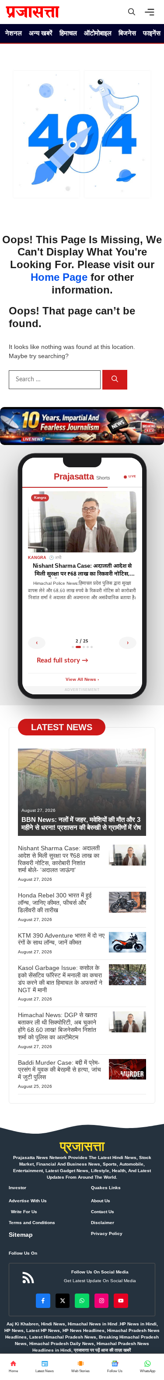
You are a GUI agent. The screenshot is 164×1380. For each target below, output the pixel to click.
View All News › (82, 680)
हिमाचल (68, 33)
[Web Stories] (80, 1367)
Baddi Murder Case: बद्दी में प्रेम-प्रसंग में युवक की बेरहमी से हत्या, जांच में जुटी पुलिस (59, 1070)
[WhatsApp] (114, 1367)
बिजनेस (127, 33)
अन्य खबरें (40, 33)
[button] (132, 12)
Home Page (59, 277)
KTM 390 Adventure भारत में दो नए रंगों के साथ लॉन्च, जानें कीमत (61, 939)
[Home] (13, 1367)
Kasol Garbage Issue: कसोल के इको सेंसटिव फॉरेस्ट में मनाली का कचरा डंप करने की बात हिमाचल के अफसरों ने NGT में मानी (60, 978)
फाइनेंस (152, 33)
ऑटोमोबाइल (98, 33)
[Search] (114, 380)
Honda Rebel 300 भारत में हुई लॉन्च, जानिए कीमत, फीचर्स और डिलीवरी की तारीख (55, 903)
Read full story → (62, 660)
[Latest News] (45, 1367)
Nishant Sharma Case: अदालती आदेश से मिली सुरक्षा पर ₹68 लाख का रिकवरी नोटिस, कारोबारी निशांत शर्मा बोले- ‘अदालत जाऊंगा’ (59, 859)
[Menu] (152, 12)
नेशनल (13, 33)
